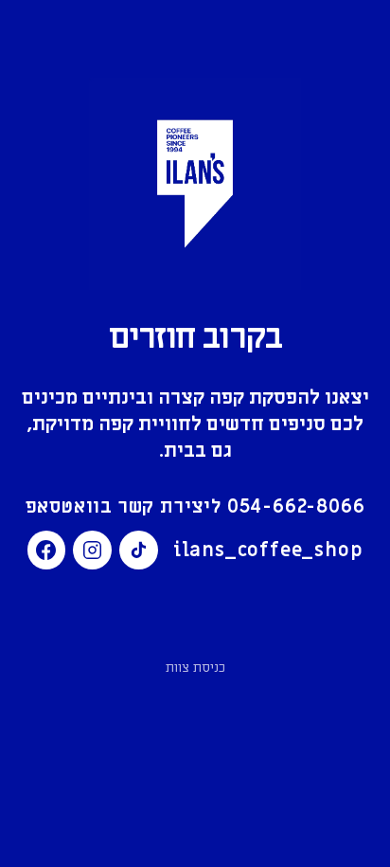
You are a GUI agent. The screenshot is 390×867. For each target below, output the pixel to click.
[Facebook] (46, 550)
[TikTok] (138, 550)
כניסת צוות (195, 668)
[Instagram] (92, 550)
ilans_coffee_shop (268, 550)
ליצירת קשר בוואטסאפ (195, 507)
